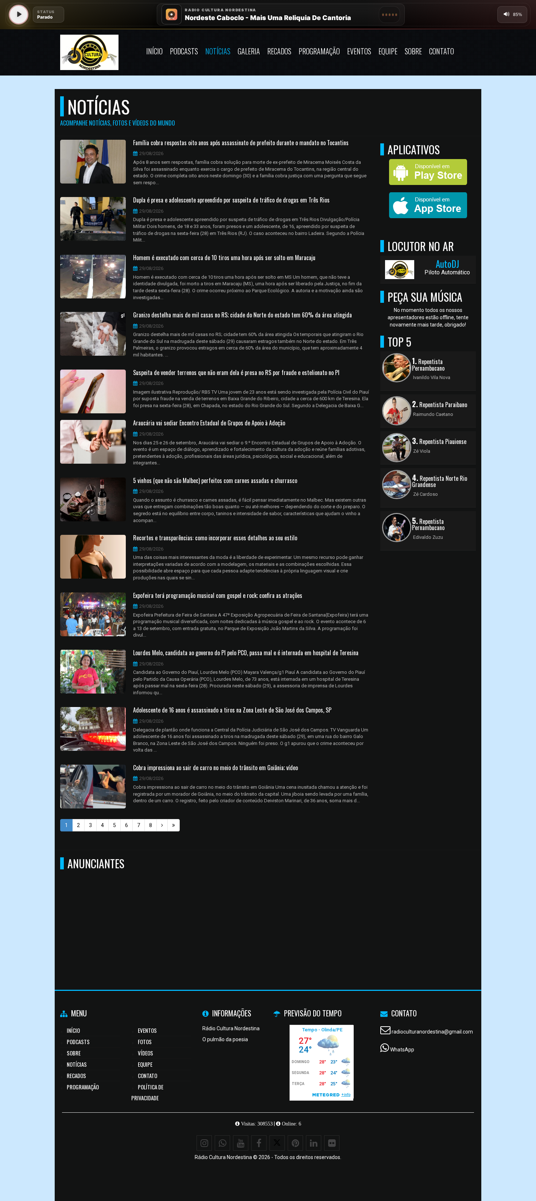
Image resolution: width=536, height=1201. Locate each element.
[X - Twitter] (277, 1143)
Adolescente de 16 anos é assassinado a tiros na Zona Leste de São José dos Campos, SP (232, 710)
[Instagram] (204, 1143)
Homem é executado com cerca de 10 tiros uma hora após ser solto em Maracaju (224, 258)
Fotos (145, 1042)
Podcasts (184, 51)
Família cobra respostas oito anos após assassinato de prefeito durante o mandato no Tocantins (241, 143)
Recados (279, 51)
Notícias (217, 51)
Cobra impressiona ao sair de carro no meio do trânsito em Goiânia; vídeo (215, 768)
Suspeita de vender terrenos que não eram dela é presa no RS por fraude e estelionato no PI (236, 373)
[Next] (162, 825)
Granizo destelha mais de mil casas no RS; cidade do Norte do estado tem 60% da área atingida (242, 315)
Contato (441, 51)
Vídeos (145, 1053)
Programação (319, 51)
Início (154, 51)
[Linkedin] (313, 1143)
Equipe (387, 51)
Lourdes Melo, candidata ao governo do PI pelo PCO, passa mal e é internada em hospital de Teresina (245, 653)
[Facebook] (259, 1143)
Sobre (413, 51)
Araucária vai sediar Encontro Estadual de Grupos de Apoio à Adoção (209, 423)
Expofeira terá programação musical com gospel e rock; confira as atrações (217, 595)
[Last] (173, 825)
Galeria (249, 51)
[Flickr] (331, 1143)
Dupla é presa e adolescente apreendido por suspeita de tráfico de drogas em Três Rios (231, 200)
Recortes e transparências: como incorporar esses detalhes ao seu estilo (215, 538)
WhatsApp (402, 1050)
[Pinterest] (295, 1143)
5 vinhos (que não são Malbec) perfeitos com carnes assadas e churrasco (215, 481)
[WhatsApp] (222, 1143)
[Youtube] (240, 1143)
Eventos (359, 51)
